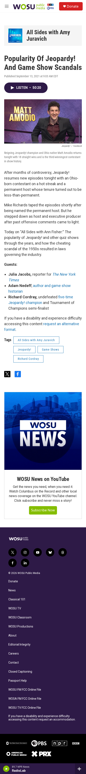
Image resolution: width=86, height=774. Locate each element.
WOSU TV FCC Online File (24, 707)
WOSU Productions (20, 626)
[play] (6, 769)
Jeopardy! (24, 349)
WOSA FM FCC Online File (24, 698)
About (12, 635)
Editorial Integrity (19, 644)
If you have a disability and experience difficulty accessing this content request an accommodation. (42, 718)
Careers (13, 653)
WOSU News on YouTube (43, 479)
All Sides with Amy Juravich (48, 35)
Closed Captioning (20, 671)
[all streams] (80, 769)
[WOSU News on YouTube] (43, 431)
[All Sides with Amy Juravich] (15, 36)
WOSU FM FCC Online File (24, 689)
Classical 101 (16, 599)
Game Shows (50, 349)
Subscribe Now (43, 510)
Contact (13, 662)
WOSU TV (14, 608)
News (12, 590)
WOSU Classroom (20, 617)
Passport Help (17, 680)
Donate (72, 6)
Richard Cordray (28, 358)
